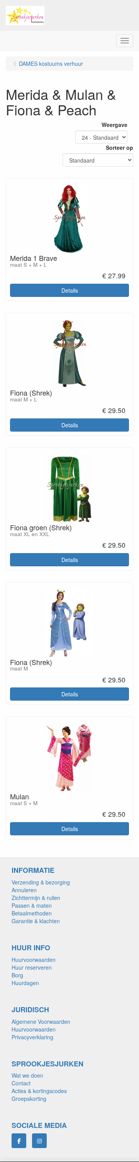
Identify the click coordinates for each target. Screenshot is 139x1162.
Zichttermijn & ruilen (36, 897)
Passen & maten (32, 905)
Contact (21, 1083)
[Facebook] (19, 1140)
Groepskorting (29, 1098)
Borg (17, 975)
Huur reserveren (32, 967)
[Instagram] (39, 1140)
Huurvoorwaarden (34, 959)
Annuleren (24, 890)
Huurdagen (25, 983)
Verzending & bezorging (41, 882)
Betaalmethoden (32, 913)
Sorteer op (119, 147)
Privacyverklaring (32, 1037)
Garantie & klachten (36, 921)
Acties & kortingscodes (39, 1091)
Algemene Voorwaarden (41, 1021)
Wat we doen (27, 1075)
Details (69, 290)
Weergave (114, 125)
